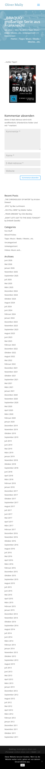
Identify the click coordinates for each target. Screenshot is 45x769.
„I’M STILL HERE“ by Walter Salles (18, 210)
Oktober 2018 (10, 464)
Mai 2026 (8, 264)
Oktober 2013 (10, 656)
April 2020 (8, 410)
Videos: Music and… (12, 250)
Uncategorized (10, 242)
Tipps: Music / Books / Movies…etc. (19, 238)
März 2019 (8, 452)
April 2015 (8, 598)
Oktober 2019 (10, 433)
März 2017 (8, 525)
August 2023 (9, 333)
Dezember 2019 (11, 425)
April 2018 (8, 475)
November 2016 (11, 537)
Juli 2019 (8, 441)
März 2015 (8, 602)
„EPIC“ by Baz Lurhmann (14, 206)
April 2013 (8, 679)
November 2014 (11, 618)
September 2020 (11, 402)
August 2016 (9, 548)
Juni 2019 (8, 445)
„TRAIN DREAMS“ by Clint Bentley (18, 214)
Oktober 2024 (10, 299)
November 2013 (11, 652)
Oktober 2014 (10, 621)
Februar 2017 (10, 529)
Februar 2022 (10, 364)
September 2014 (11, 625)
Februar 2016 (10, 568)
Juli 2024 (8, 306)
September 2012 (11, 694)
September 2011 (11, 737)
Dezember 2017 (11, 491)
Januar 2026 (9, 268)
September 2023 (11, 329)
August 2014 (9, 629)
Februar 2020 (10, 418)
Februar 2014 (10, 645)
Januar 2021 (9, 391)
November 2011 (11, 729)
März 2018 (8, 479)
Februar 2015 (10, 606)
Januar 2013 (9, 687)
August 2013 (9, 664)
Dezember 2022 (11, 348)
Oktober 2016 (10, 541)
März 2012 (8, 714)
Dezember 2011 (11, 725)
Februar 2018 (10, 483)
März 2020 (8, 414)
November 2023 (11, 325)
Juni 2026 (8, 260)
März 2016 (8, 564)
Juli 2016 (8, 552)
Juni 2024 (8, 310)
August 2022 (9, 356)
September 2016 (11, 545)
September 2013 (11, 660)
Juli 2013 (8, 668)
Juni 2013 (8, 671)
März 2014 (8, 641)
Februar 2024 (10, 314)
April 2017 (8, 521)
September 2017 (11, 502)
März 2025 (8, 287)
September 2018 (11, 468)
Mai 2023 (8, 341)
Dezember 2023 (11, 322)
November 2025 (11, 272)
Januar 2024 (9, 318)
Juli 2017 (8, 510)
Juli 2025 (8, 279)
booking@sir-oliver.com (26, 749)
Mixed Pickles (10, 235)
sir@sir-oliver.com (21, 752)
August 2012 (9, 698)
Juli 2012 (8, 702)
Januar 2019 (9, 456)
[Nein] (42, 761)
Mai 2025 (8, 283)
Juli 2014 (8, 633)
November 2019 (11, 429)
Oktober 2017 (10, 498)
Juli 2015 (8, 587)
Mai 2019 (8, 448)
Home (14, 38)
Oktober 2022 (10, 352)
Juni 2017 (8, 514)
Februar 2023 (10, 345)
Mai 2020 (8, 406)
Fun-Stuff (8, 231)
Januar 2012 (9, 721)
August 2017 (9, 506)
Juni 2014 (8, 637)
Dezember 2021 (11, 368)
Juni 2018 (8, 472)
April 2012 (8, 710)
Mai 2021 (8, 383)
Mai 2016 (8, 556)
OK (22, 765)
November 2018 (11, 460)
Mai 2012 (8, 706)
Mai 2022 (8, 360)
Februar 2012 (10, 718)
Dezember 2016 (11, 533)
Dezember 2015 (11, 571)
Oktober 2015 (10, 575)
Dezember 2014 (11, 614)
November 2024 (11, 295)
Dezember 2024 (11, 291)
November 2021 (11, 372)
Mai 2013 (8, 675)
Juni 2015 (8, 591)
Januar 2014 (9, 648)
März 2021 (8, 387)
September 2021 (11, 379)
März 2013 (8, 683)
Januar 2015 (9, 610)
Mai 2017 (8, 518)
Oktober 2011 (10, 733)
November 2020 (11, 399)
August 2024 (9, 302)
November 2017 (11, 495)
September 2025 (11, 275)
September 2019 (11, 437)
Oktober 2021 (10, 375)
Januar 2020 (9, 422)
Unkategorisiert (29, 33)
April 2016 (8, 560)
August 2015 (9, 583)
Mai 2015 (8, 595)
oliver (10, 30)
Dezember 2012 (11, 691)
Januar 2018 (9, 487)
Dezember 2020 (11, 395)
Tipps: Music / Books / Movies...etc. (29, 40)
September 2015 (11, 579)
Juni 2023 (8, 337)
